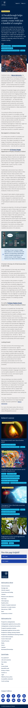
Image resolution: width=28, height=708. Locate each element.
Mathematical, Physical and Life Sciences (10, 50)
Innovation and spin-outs (7, 48)
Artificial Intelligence (6, 46)
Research (23, 50)
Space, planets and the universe (18, 46)
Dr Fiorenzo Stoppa (15, 149)
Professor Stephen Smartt (15, 303)
